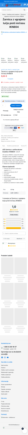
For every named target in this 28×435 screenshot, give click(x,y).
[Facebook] (2, 357)
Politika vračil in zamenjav (7, 370)
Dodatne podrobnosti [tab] (13, 146)
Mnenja (3, 387)
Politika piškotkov (5, 377)
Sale (7, 139)
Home (4, 14)
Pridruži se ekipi (5, 406)
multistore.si (21, 1)
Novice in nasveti (5, 408)
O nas (2, 401)
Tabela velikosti (5, 391)
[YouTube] (8, 357)
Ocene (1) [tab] (23, 146)
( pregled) (10, 78)
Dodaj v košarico (16, 105)
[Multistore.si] (12, 5)
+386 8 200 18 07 (10, 347)
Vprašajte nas (7, 115)
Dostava (3, 367)
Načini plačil (4, 394)
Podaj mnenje (14, 214)
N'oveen (13, 141)
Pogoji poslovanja (5, 403)
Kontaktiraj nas (5, 410)
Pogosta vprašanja (6, 389)
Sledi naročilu (4, 365)
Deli (16, 115)
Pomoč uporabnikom (6, 384)
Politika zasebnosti (6, 374)
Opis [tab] (3, 146)
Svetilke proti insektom (13, 14)
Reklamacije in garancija (7, 372)
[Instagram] (5, 357)
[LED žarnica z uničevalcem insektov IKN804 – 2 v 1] (14, 44)
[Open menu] (2, 5)
